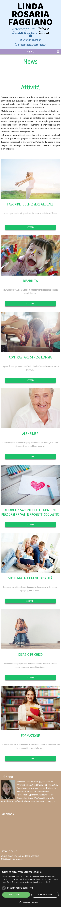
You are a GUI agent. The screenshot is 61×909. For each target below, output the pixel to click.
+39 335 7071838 (31, 40)
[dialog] (30, 887)
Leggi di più (45, 882)
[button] (30, 902)
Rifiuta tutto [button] (45, 895)
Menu (30, 51)
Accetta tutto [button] (16, 895)
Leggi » (51, 801)
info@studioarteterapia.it (31, 44)
